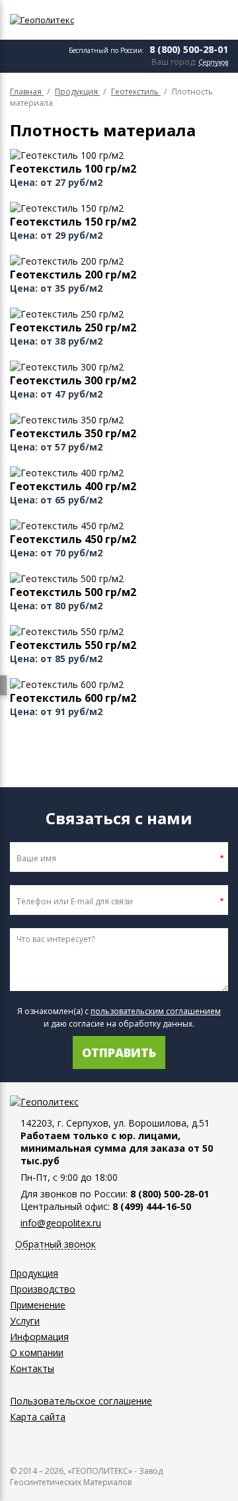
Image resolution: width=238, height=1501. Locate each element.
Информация (39, 1336)
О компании (36, 1352)
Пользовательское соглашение (81, 1400)
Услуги (25, 1320)
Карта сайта (37, 1416)
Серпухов (213, 62)
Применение (37, 1305)
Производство (42, 1289)
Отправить (119, 1052)
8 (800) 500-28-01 (188, 49)
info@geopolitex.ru (60, 1223)
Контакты (32, 1368)
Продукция (34, 1273)
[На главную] (69, 20)
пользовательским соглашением (156, 1011)
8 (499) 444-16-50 (151, 1206)
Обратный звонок (55, 1245)
